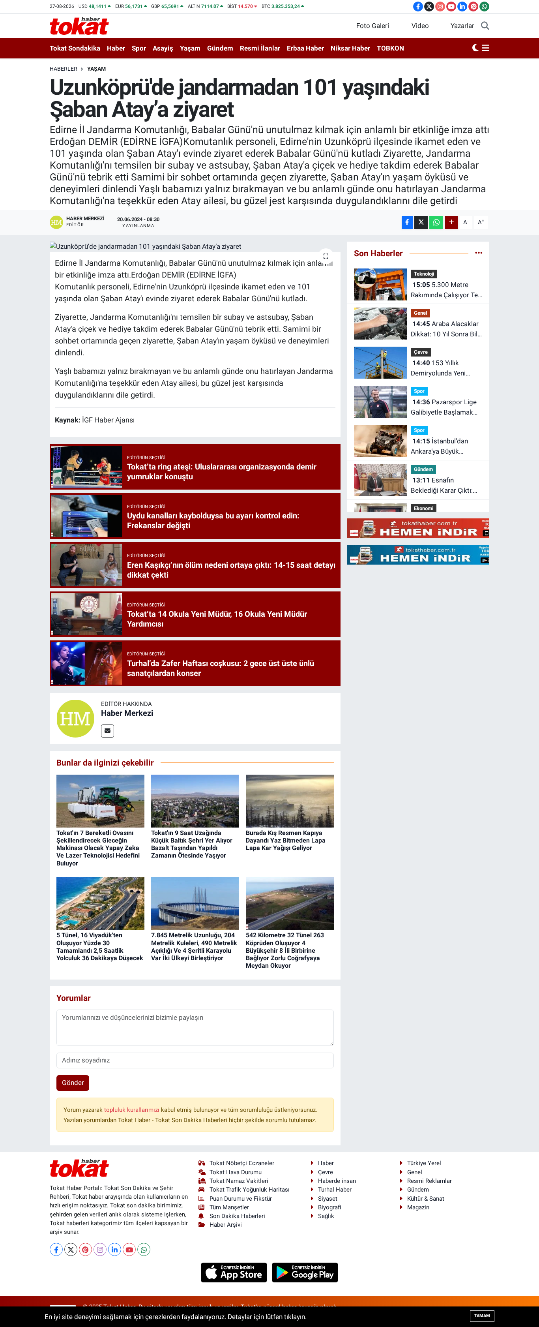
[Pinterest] (85, 1249)
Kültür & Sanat (425, 1198)
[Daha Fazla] (451, 222)
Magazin (418, 1207)
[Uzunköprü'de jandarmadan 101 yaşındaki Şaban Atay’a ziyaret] (195, 247)
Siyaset (327, 1198)
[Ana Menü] (485, 48)
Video (420, 26)
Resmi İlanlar (260, 48)
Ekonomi (423, 508)
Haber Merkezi (127, 713)
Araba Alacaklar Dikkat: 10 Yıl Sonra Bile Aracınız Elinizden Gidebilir (446, 329)
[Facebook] (56, 1249)
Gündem (220, 48)
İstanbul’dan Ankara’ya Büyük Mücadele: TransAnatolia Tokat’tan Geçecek (446, 446)
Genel (420, 313)
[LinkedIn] (114, 1249)
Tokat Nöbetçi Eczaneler (242, 1163)
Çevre (421, 352)
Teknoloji (424, 274)
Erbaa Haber (305, 48)
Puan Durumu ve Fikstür (241, 1198)
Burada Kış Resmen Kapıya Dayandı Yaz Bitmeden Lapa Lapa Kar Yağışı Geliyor (286, 840)
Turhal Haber (335, 1189)
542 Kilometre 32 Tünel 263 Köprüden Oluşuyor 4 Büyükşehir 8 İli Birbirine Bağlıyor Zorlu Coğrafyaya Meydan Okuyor (285, 950)
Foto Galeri (372, 26)
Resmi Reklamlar (429, 1180)
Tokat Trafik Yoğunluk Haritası (250, 1189)
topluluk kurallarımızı (132, 1109)
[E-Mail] (107, 731)
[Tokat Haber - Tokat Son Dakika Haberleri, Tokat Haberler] (79, 25)
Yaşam (190, 48)
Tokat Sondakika (75, 48)
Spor (139, 48)
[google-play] (305, 1272)
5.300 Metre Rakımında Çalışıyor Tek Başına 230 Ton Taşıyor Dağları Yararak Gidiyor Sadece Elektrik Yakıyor (446, 290)
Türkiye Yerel (424, 1163)
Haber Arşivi (226, 1224)
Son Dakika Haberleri (237, 1216)
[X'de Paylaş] (421, 222)
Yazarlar (462, 26)
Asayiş (163, 48)
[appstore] (235, 1272)
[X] (70, 1249)
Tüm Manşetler (229, 1207)
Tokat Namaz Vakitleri (239, 1180)
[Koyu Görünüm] (475, 48)
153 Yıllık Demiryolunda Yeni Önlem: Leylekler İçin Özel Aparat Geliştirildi (444, 368)
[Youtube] (129, 1249)
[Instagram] (100, 1249)
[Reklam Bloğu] (430, 528)
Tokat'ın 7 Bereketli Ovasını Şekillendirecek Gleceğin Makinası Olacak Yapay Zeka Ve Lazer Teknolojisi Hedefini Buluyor (98, 848)
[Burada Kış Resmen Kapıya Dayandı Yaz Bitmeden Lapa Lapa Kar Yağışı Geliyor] (290, 800)
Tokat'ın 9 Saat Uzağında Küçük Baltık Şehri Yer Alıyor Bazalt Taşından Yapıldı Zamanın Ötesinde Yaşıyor (191, 844)
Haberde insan (337, 1180)
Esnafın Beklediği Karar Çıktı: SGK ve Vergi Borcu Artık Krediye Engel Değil (442, 486)
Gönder (73, 1083)
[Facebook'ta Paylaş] (407, 222)
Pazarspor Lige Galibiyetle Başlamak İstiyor (444, 407)
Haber (116, 48)
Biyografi (329, 1207)
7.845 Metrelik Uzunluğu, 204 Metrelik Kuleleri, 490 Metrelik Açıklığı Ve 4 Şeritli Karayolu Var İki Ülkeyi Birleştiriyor (194, 946)
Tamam (482, 1315)
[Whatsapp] (143, 1249)
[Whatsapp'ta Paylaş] (436, 222)
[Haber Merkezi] (75, 718)
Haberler (63, 69)
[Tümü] (479, 253)
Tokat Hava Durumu (236, 1172)
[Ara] (485, 26)
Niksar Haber (350, 48)
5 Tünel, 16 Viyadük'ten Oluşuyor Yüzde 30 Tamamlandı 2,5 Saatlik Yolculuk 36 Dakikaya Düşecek (99, 946)
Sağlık (326, 1216)
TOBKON (390, 48)
